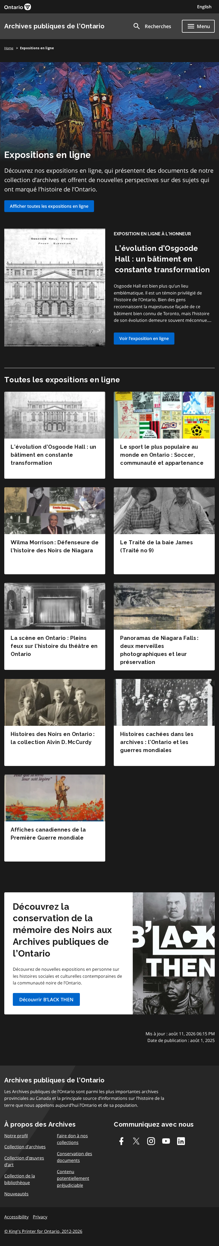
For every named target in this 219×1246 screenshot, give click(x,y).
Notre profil (16, 1136)
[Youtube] (166, 1141)
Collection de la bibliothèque (19, 1179)
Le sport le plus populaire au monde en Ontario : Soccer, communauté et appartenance (162, 455)
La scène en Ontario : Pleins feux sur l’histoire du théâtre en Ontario (54, 646)
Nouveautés (16, 1194)
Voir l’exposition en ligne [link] (144, 338)
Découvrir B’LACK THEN (46, 999)
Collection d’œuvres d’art (24, 1161)
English (204, 7)
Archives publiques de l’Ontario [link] (54, 26)
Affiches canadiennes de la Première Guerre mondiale (48, 833)
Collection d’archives (25, 1147)
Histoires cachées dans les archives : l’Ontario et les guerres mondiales (156, 742)
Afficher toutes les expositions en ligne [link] (49, 206)
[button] (152, 26)
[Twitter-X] (136, 1141)
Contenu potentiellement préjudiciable (73, 1178)
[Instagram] (151, 1141)
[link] (17, 6)
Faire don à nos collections (72, 1139)
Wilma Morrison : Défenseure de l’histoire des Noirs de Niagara (55, 546)
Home (8, 48)
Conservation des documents (74, 1157)
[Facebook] (121, 1141)
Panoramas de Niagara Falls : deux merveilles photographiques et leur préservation (159, 650)
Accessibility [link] (16, 1217)
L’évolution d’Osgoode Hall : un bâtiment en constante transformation (162, 259)
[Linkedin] (181, 1141)
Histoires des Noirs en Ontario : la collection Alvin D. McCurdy (53, 738)
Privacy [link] (40, 1217)
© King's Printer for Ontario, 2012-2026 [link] (43, 1231)
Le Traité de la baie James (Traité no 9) (156, 546)
